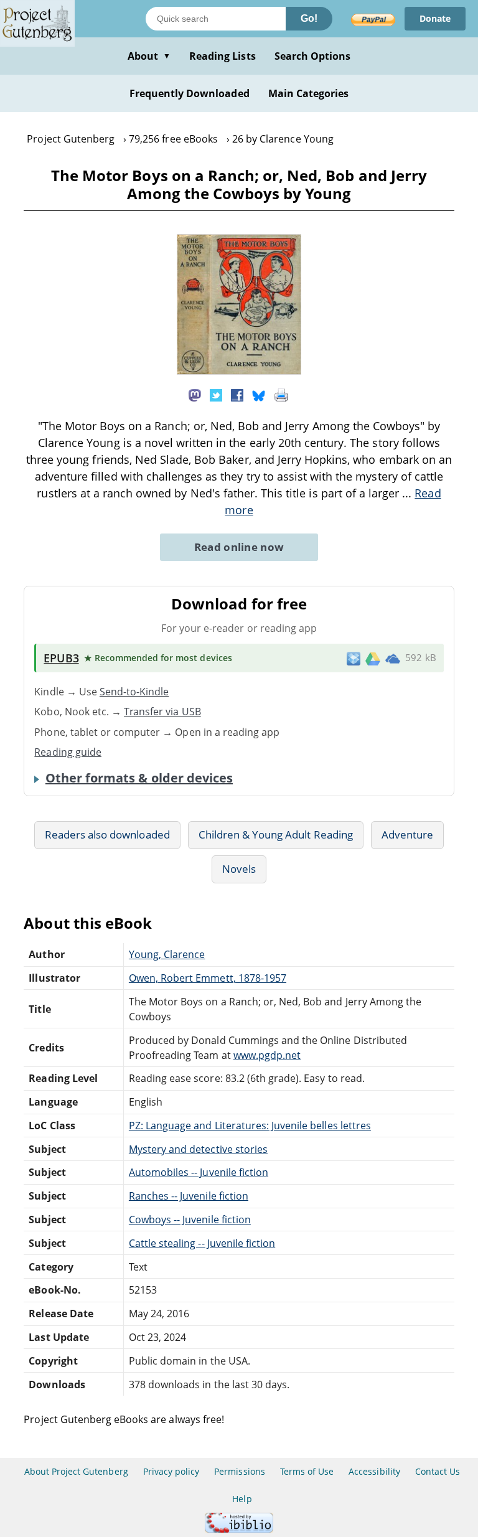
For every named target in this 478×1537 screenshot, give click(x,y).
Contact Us (437, 1471)
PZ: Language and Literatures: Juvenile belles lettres (250, 1125)
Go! (309, 18)
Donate (435, 18)
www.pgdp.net (267, 1055)
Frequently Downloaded (189, 93)
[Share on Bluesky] (259, 394)
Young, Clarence (167, 954)
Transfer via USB (162, 711)
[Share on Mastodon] (195, 394)
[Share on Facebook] (237, 394)
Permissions (239, 1471)
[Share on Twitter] (216, 394)
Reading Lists (222, 56)
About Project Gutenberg (76, 1471)
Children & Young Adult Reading (276, 834)
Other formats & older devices (139, 778)
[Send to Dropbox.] (353, 658)
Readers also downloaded (107, 834)
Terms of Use (307, 1471)
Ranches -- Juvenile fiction (188, 1196)
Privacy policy (171, 1471)
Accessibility (374, 1471)
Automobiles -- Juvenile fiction (198, 1172)
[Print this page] (281, 394)
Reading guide (67, 752)
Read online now (239, 547)
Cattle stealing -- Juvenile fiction (202, 1243)
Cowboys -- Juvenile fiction (190, 1219)
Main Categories (308, 93)
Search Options (312, 56)
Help (241, 1499)
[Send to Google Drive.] (372, 658)
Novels (239, 869)
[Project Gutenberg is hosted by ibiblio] (239, 1529)
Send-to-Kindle (134, 691)
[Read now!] (239, 371)
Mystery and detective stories (198, 1149)
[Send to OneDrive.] (392, 658)
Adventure (407, 834)
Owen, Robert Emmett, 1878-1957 (207, 978)
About (149, 56)
